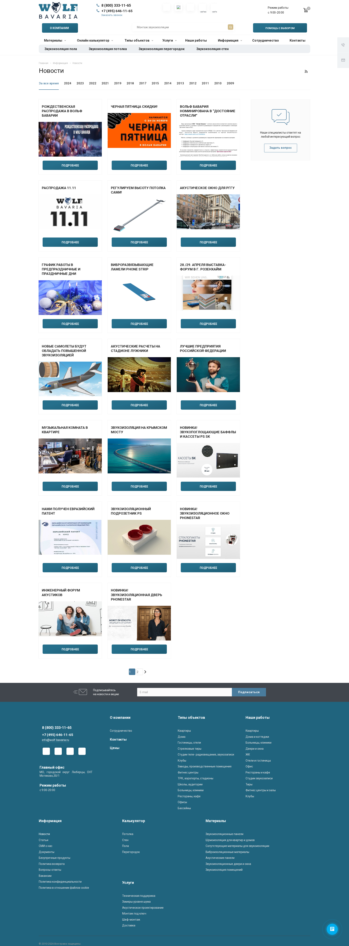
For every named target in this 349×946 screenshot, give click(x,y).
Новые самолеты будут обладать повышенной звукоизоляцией (64, 350)
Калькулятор (133, 821)
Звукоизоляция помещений (224, 869)
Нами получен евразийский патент (68, 511)
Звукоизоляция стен (212, 49)
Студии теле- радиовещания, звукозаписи (206, 754)
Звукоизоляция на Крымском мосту (139, 430)
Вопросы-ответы (50, 869)
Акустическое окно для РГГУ (207, 188)
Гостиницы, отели (189, 742)
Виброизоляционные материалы (227, 852)
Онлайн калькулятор (93, 40)
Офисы (182, 802)
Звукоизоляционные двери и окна (228, 863)
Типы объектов (137, 40)
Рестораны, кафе (189, 796)
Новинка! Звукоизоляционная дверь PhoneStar (136, 594)
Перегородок (131, 852)
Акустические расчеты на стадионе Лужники (135, 348)
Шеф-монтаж (131, 919)
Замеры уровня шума (136, 901)
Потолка (127, 834)
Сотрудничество (265, 40)
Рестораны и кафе (258, 772)
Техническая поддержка (138, 895)
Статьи (43, 840)
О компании (120, 717)
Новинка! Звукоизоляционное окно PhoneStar (204, 513)
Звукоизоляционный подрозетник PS (131, 511)
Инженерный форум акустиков (61, 592)
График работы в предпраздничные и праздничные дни (61, 269)
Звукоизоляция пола (60, 49)
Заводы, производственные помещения (204, 766)
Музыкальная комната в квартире (65, 430)
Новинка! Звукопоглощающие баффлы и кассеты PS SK (208, 432)
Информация (228, 40)
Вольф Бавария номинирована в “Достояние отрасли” (207, 111)
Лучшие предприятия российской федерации (203, 348)
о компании (59, 28)
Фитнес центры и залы (261, 790)
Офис (249, 766)
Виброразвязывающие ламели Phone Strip (132, 267)
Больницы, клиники (191, 790)
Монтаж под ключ (134, 913)
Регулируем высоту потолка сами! (138, 190)
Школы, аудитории (190, 784)
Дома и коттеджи (257, 736)
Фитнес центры (188, 772)
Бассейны (184, 808)
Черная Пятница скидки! (134, 107)
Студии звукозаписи (259, 778)
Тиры (249, 784)
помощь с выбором (280, 28)
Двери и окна (255, 748)
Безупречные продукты (54, 857)
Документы (46, 852)
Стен (125, 840)
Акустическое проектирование (143, 907)
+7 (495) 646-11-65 (116, 11)
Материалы (53, 40)
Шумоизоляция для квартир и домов (230, 840)
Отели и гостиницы (258, 760)
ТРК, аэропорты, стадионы (195, 778)
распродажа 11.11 (59, 188)
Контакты (297, 40)
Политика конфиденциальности (60, 881)
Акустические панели (220, 857)
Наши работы (196, 40)
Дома (181, 736)
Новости (44, 834)
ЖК (248, 754)
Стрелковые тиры (189, 748)
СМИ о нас (45, 846)
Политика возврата (52, 863)
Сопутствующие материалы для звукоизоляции (237, 846)
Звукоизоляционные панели (224, 834)
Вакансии (45, 875)
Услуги (168, 40)
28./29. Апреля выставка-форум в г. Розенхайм (203, 267)
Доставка (128, 925)
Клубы (182, 760)
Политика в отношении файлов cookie (64, 887)
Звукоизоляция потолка (108, 49)
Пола (125, 846)
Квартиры (184, 730)
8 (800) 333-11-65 (116, 5)
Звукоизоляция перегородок (162, 49)
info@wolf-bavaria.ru (55, 740)
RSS (306, 71)
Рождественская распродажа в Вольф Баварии (62, 111)
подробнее (70, 165)
